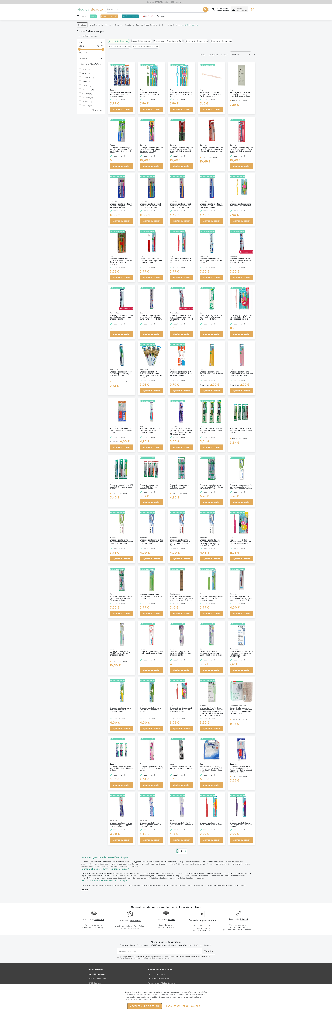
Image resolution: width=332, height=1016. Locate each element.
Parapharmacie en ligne (100, 25)
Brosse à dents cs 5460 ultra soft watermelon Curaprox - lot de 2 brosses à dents (181, 150)
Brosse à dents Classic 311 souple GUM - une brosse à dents (241, 430)
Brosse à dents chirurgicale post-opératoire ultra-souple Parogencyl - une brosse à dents (210, 542)
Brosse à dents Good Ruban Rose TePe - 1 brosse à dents (151, 768)
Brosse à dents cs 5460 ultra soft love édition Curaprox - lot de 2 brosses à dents (241, 150)
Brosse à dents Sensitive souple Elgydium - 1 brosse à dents (121, 768)
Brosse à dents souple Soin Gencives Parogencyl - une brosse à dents (151, 542)
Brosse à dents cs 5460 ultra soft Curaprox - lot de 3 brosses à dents (121, 206)
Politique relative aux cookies (138, 999)
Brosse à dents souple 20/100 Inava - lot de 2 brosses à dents (120, 653)
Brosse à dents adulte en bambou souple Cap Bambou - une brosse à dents (181, 598)
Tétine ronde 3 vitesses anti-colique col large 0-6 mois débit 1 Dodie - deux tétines (211, 769)
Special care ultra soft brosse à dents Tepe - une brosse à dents (151, 260)
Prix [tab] (80, 42)
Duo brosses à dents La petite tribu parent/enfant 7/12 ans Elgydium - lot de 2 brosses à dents (181, 431)
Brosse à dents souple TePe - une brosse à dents (211, 824)
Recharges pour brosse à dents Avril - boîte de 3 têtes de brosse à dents (241, 94)
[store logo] (90, 9)
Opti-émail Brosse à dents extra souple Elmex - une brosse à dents (181, 653)
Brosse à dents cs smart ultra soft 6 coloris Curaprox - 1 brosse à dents (180, 206)
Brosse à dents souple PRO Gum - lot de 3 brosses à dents (179, 487)
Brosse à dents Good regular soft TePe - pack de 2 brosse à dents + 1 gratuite (121, 261)
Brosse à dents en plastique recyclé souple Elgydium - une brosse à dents (241, 598)
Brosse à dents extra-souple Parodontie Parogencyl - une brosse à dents (180, 542)
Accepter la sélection (144, 1006)
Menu (83, 16)
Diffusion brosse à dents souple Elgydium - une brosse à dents (120, 94)
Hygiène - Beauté (123, 25)
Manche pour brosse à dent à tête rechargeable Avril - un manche (211, 94)
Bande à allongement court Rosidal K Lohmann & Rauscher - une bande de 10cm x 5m (241, 710)
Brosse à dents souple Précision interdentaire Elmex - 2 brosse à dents (181, 374)
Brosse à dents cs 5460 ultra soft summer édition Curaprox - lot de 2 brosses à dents (151, 150)
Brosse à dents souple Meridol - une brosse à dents (151, 652)
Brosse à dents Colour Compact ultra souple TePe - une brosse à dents (241, 374)
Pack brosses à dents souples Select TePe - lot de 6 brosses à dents (240, 542)
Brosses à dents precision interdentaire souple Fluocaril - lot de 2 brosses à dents (121, 150)
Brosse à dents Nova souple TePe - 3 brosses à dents (151, 94)
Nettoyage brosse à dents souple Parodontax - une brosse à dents (121, 317)
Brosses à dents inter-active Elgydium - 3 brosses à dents (121, 430)
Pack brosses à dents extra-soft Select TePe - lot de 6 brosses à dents (241, 317)
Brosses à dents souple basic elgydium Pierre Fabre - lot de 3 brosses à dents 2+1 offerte (241, 769)
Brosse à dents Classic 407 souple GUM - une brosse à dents (121, 487)
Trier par (224, 55)
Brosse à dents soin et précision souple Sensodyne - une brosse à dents (121, 374)
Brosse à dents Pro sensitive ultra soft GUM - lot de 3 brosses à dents (211, 487)
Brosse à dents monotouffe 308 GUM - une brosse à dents (149, 487)
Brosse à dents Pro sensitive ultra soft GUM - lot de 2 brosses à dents (121, 598)
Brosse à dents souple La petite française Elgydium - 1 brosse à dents (121, 825)
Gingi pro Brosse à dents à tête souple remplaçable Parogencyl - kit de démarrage (241, 654)
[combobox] (157, 9)
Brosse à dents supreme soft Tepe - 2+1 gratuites (240, 205)
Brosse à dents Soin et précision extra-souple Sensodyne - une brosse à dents (151, 374)
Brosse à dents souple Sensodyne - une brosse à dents (211, 260)
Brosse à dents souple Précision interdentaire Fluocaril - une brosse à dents (241, 487)
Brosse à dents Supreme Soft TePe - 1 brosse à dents (150, 710)
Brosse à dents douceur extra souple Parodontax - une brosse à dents (241, 260)
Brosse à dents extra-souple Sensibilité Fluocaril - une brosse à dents (121, 542)
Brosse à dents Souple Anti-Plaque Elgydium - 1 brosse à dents (150, 825)
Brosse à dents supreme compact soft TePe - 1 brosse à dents (120, 710)
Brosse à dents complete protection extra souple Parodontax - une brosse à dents (181, 318)
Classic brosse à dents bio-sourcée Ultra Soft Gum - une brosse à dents (211, 317)
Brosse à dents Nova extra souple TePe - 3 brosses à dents (181, 94)
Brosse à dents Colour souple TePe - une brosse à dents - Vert (151, 596)
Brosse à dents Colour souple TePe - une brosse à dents (211, 374)
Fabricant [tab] (83, 58)
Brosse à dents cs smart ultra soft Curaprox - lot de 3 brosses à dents (150, 206)
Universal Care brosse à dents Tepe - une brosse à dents (181, 260)
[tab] (90, 36)
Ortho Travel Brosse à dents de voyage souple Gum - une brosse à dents (211, 653)
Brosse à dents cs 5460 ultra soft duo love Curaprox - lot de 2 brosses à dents (211, 149)
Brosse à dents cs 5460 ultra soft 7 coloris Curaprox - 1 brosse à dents (211, 206)
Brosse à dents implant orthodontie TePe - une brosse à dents (211, 598)
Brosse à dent (168, 25)
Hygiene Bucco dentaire (146, 25)
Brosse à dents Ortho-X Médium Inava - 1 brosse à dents (181, 825)
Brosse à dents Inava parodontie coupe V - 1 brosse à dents (151, 430)
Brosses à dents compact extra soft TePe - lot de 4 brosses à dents (181, 710)
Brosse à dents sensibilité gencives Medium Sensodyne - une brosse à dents (151, 317)
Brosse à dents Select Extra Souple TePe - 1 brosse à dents (241, 825)
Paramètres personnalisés (183, 1006)
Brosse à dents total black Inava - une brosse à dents (181, 767)
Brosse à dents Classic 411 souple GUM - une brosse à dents (211, 430)
